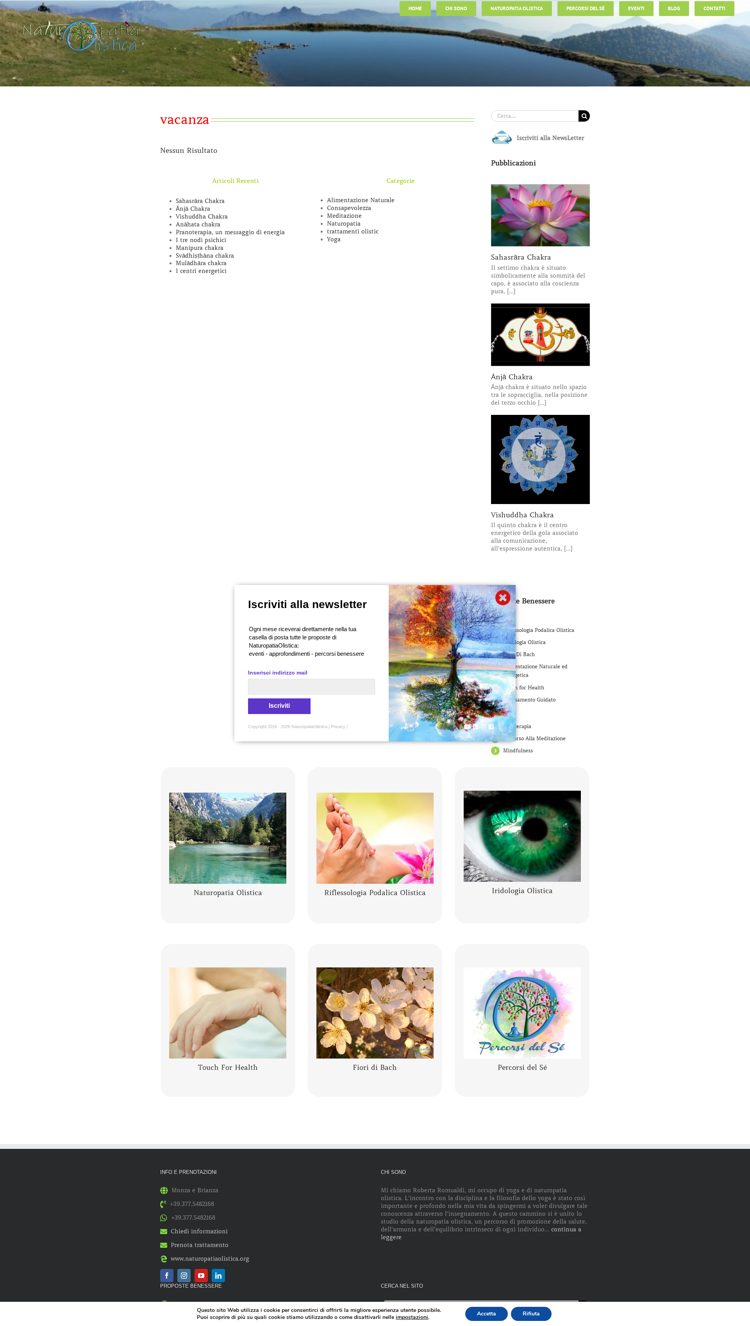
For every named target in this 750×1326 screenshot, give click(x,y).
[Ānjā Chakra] (540, 334)
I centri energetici (201, 271)
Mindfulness (518, 750)
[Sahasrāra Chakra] (540, 215)
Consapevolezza (349, 208)
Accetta (486, 1313)
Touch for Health (523, 687)
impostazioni (412, 1317)
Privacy (338, 726)
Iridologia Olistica (524, 642)
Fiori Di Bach (519, 654)
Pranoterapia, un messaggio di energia (230, 232)
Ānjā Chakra (193, 208)
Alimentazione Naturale (361, 200)
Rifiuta (531, 1313)
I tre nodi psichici (201, 240)
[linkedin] (218, 1275)
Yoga (334, 239)
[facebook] (166, 1275)
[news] (502, 132)
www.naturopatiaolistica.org (210, 1258)
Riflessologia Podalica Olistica (538, 630)
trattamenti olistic (353, 231)
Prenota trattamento (200, 1245)
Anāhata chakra (198, 224)
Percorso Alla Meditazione (534, 738)
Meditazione (344, 215)
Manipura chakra (199, 247)
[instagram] (184, 1275)
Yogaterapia (517, 726)
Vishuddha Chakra (202, 216)
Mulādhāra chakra (201, 263)
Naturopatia (344, 223)
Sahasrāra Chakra (200, 201)
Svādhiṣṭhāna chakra (205, 255)
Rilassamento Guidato (529, 699)
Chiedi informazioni (199, 1231)
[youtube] (201, 1275)
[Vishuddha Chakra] (540, 459)
